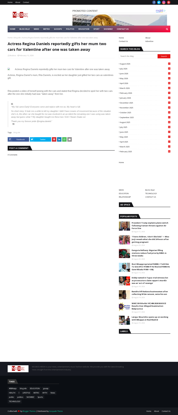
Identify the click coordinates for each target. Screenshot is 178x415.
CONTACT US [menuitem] (123, 29)
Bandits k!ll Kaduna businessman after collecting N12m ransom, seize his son (150, 293)
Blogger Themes (29, 411)
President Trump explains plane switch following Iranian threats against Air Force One (150, 226)
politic (11, 397)
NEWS (121, 190)
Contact (26, 2)
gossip (45, 388)
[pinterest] (168, 2)
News (53, 393)
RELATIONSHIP (125, 197)
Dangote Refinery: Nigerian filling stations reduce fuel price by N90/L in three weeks (149, 253)
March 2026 (145, 88)
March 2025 (145, 146)
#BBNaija (12, 388)
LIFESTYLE (26, 393)
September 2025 (145, 117)
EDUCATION (124, 193)
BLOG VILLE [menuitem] (24, 29)
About (17, 2)
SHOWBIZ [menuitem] (108, 29)
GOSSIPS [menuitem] (58, 29)
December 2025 (145, 103)
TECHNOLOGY (151, 193)
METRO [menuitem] (46, 29)
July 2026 (145, 68)
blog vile (17, 37)
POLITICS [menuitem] (70, 29)
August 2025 (145, 122)
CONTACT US (150, 197)
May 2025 (145, 137)
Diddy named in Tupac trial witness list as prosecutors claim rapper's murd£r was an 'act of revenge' (150, 280)
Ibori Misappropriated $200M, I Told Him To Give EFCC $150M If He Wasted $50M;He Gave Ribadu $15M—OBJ (151, 267)
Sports (40, 397)
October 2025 (145, 112)
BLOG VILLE (150, 190)
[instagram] (163, 2)
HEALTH (12, 393)
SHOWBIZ (30, 397)
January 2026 (145, 98)
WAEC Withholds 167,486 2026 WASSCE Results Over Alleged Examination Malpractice (149, 306)
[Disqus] (61, 254)
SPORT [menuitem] (96, 29)
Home (10, 2)
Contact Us (123, 41)
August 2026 (145, 64)
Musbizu (13, 55)
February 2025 (145, 151)
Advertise (149, 41)
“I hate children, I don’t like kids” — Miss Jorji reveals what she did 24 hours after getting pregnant (150, 239)
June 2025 (145, 132)
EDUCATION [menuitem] (83, 29)
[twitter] (159, 2)
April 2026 (145, 83)
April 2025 (145, 142)
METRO (36, 393)
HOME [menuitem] (12, 29)
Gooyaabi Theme (56, 411)
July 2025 (145, 127)
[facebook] (154, 2)
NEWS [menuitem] (36, 29)
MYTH (45, 393)
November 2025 (145, 107)
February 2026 (145, 93)
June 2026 (145, 73)
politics (20, 397)
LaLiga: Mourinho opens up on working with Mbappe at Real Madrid (150, 318)
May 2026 (145, 78)
